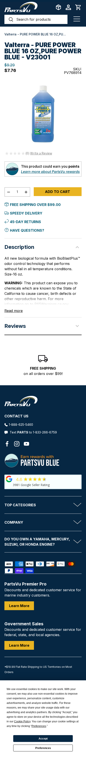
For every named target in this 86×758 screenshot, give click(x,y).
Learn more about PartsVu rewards (50, 171)
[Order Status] (58, 7)
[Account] (68, 7)
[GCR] (9, 479)
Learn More (19, 606)
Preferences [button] (39, 726)
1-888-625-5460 (21, 424)
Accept (43, 738)
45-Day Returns (25, 222)
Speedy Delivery (26, 213)
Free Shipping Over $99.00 (35, 204)
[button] (78, 7)
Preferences (43, 748)
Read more (13, 310)
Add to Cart (57, 191)
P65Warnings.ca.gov (51, 304)
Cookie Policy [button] (22, 721)
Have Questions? (27, 230)
